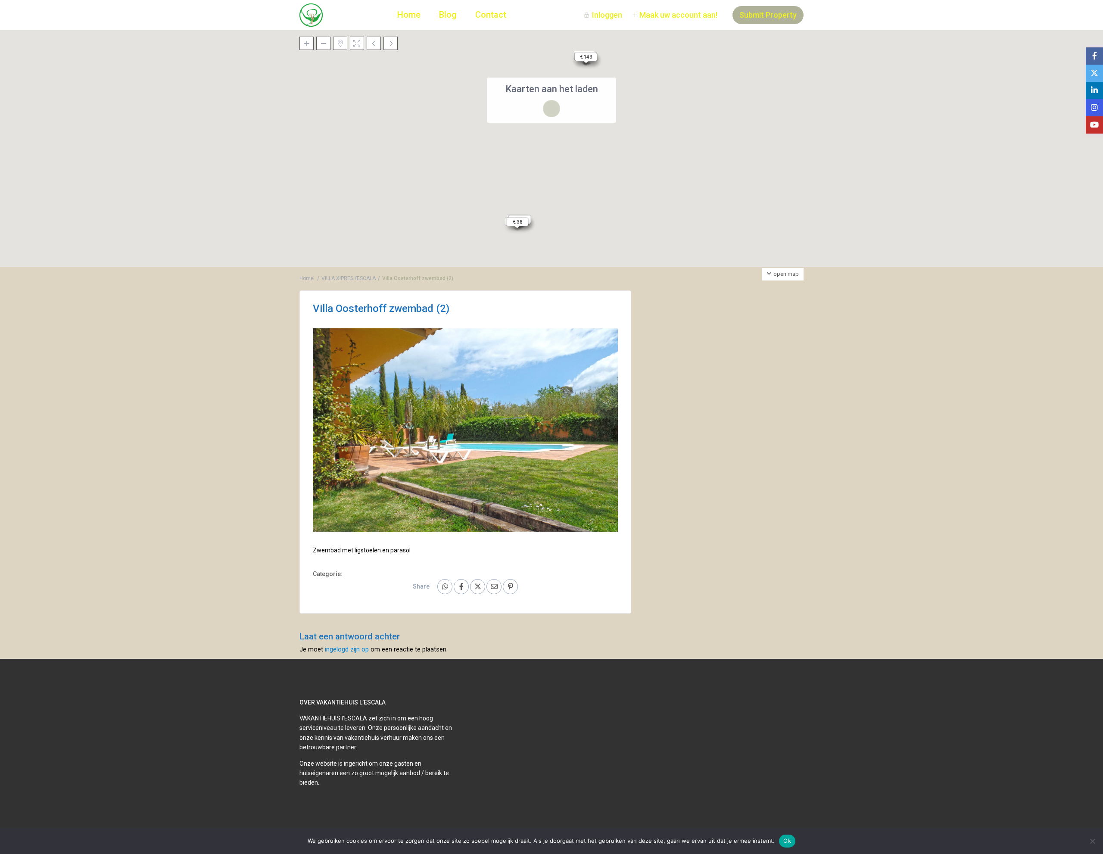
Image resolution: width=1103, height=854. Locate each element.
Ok (787, 840)
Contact (490, 14)
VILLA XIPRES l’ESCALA (348, 278)
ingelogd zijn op (347, 649)
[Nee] (1092, 841)
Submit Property (768, 14)
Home (409, 14)
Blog (448, 14)
